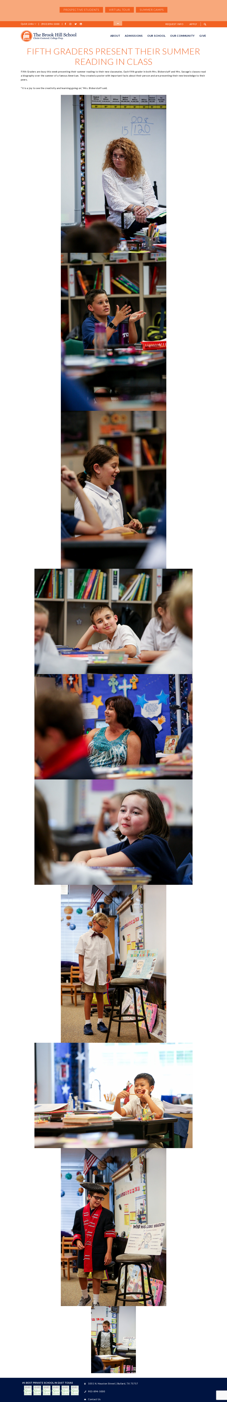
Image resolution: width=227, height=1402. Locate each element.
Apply (193, 24)
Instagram (71, 24)
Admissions (134, 35)
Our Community (182, 35)
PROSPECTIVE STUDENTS (81, 9)
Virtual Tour (119, 9)
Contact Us (94, 1399)
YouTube (81, 24)
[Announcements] (118, 23)
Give (202, 35)
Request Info (174, 24)
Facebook (66, 24)
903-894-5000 (96, 1391)
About (115, 35)
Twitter (76, 24)
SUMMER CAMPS (152, 9)
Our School (156, 35)
